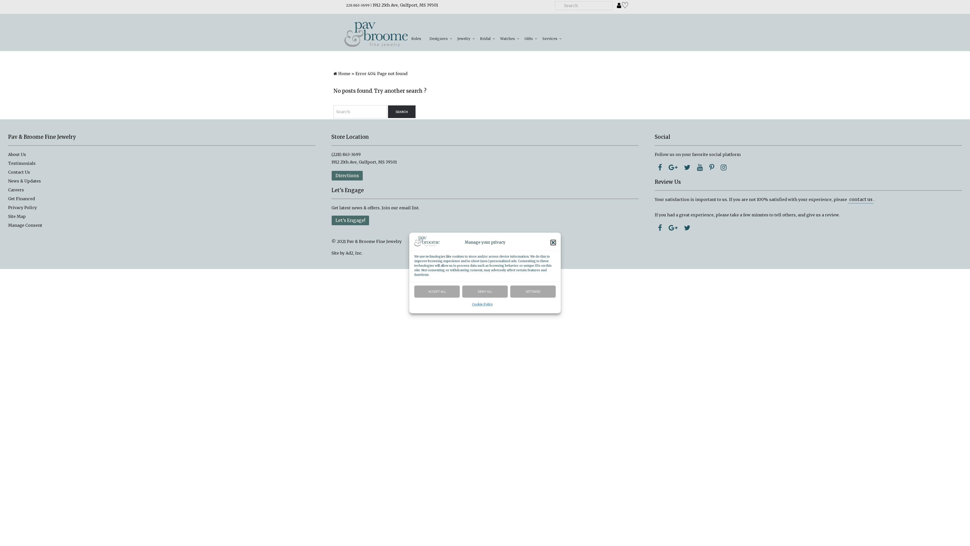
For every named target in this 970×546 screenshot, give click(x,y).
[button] (553, 242)
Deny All (485, 291)
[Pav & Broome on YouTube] (700, 167)
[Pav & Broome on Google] (673, 167)
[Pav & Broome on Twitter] (687, 167)
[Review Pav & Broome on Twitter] (687, 228)
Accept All (437, 291)
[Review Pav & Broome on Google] (673, 228)
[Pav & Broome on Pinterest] (711, 167)
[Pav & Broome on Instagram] (723, 167)
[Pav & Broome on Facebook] (660, 167)
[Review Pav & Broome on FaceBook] (660, 228)
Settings (533, 291)
